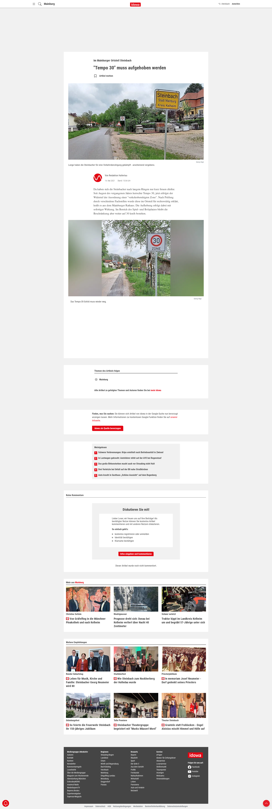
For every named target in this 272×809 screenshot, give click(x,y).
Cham (103, 761)
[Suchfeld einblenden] (40, 4)
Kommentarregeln (74, 767)
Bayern (133, 755)
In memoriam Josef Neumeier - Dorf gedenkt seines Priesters (181, 680)
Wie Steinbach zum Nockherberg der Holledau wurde (134, 680)
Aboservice (160, 761)
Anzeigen (160, 773)
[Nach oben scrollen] (266, 803)
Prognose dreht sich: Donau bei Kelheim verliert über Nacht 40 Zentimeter (132, 622)
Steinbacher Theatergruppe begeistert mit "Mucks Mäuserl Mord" (135, 726)
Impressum (88, 806)
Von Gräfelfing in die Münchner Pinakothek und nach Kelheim (86, 620)
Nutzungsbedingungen (122, 806)
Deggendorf (105, 781)
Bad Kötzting (106, 767)
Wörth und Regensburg (110, 764)
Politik (133, 770)
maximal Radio (73, 784)
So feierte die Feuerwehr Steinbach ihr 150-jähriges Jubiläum (88, 726)
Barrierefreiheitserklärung (155, 806)
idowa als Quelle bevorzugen (107, 428)
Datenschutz (100, 806)
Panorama (135, 784)
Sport (133, 761)
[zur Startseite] (196, 754)
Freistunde (135, 773)
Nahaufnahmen (137, 776)
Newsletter (71, 764)
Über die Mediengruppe (76, 773)
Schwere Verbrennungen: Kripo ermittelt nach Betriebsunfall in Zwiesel (130, 452)
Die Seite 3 (135, 764)
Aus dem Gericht (137, 767)
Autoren (70, 755)
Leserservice (161, 764)
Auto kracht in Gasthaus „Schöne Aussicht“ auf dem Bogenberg (127, 475)
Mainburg (49, 4)
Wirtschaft (135, 778)
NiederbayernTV (73, 787)
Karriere (70, 761)
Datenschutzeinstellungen (177, 806)
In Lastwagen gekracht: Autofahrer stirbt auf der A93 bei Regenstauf (129, 458)
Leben (133, 781)
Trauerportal (161, 770)
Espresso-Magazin (74, 796)
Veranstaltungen (162, 778)
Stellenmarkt (161, 767)
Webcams (160, 776)
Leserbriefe (71, 770)
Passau (104, 784)
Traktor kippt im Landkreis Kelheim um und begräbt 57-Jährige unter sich (183, 620)
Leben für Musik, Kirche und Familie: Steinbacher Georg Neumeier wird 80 (87, 682)
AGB (109, 806)
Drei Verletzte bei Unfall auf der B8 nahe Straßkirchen (123, 469)
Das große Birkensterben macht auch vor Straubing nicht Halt (126, 463)
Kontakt (70, 758)
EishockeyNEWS (73, 781)
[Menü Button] (34, 4)
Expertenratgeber (74, 793)
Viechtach (105, 770)
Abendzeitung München (76, 778)
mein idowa (156, 390)
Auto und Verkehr (137, 787)
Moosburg (105, 778)
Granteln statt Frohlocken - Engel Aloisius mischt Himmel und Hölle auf (183, 726)
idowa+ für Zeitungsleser (166, 758)
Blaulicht (134, 758)
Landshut (104, 758)
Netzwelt (134, 790)
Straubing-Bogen (107, 755)
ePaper (159, 755)
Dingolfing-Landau (108, 776)
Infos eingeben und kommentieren (136, 554)
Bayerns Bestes (73, 790)
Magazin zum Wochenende (78, 776)
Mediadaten (138, 806)
